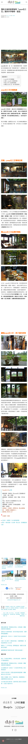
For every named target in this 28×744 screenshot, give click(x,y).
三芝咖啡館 (21, 608)
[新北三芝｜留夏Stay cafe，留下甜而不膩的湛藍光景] (7, 573)
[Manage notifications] (3, 741)
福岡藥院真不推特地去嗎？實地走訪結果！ (12, 650)
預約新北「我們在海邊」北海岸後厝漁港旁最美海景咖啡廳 (20, 579)
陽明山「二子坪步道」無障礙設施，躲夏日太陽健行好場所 (13, 646)
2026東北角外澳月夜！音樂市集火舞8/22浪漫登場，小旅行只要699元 (13, 682)
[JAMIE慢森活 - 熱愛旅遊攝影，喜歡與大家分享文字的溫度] (14, 2)
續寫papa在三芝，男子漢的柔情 (11, 84)
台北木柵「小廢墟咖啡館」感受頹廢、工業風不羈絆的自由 (19, 614)
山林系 (11, 606)
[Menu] (2, 2)
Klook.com (4, 584)
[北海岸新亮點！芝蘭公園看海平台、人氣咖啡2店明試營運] (7, 561)
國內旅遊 (6, 609)
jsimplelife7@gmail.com (14, 599)
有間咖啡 (7, 606)
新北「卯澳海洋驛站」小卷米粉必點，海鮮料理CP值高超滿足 (13, 659)
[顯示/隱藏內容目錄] (17, 77)
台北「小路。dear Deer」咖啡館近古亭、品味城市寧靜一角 (8, 614)
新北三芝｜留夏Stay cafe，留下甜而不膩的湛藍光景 (7, 579)
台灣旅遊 (18, 606)
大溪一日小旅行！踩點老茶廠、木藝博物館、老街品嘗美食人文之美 (13, 641)
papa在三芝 (7, 608)
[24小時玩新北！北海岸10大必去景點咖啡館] (20, 561)
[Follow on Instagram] (15, 730)
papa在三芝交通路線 (9, 79)
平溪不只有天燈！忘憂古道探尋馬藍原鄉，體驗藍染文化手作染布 (13, 673)
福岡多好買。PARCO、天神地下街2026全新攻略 (13, 637)
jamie (13, 15)
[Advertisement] (14, 35)
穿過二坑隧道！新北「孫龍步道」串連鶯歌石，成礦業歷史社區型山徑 (13, 678)
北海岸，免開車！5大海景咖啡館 (10, 520)
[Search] (26, 2)
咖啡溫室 (17, 608)
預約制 (12, 608)
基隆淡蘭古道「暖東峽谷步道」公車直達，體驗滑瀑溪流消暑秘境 (13, 628)
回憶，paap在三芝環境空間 (10, 81)
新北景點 (10, 609)
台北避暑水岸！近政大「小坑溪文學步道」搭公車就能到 (13, 668)
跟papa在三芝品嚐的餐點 (10, 82)
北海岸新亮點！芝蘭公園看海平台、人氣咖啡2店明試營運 (7, 567)
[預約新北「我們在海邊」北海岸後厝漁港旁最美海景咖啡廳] (20, 573)
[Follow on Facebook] (12, 730)
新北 (14, 606)
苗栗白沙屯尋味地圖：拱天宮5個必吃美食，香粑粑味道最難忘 (14, 632)
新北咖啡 (22, 606)
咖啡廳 (14, 609)
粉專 (11, 490)
